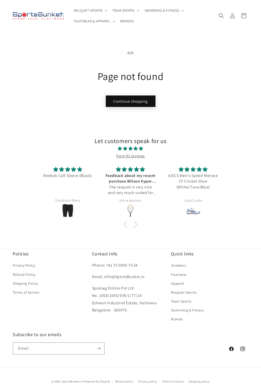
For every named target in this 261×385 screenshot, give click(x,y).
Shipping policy (199, 381)
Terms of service (173, 381)
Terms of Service (26, 292)
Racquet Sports (183, 292)
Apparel (177, 283)
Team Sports (181, 301)
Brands (177, 319)
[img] (130, 149)
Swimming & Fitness (187, 310)
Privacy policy (147, 381)
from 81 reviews (130, 156)
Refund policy (124, 381)
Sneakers (178, 265)
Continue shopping (130, 101)
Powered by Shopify (97, 381)
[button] (90, 10)
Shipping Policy (25, 283)
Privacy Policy (24, 265)
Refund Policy (24, 274)
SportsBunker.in (72, 381)
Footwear (179, 274)
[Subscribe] (98, 348)
